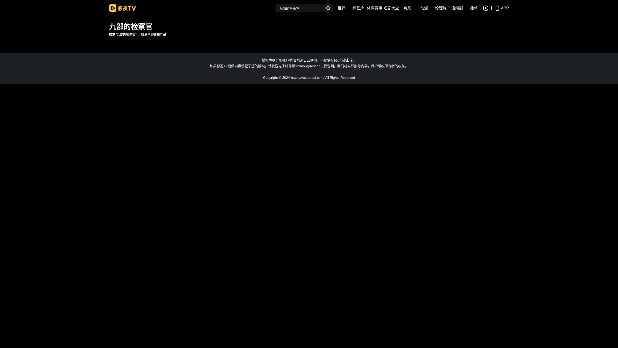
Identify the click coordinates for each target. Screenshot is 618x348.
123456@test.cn (307, 66)
